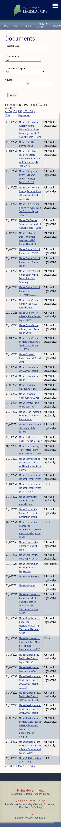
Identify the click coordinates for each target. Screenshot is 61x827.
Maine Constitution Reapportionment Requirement (28, 567)
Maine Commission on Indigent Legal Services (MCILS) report (30, 487)
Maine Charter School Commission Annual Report (29, 262)
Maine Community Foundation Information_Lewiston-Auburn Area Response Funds (30, 529)
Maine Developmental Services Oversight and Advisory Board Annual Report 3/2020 (30, 747)
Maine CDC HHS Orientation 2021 (27, 144)
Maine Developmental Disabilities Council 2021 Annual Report (30, 709)
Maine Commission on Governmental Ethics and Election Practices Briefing (30, 464)
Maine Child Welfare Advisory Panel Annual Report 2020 (30, 316)
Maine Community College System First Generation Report (29, 513)
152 (20, 111)
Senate (16, 25)
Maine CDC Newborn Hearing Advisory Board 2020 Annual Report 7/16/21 (30, 209)
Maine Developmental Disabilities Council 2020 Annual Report (30, 696)
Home (5, 25)
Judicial (28, 793)
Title (7, 115)
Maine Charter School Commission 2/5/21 (29, 251)
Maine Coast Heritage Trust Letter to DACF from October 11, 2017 (30, 449)
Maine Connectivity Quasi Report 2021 (28, 556)
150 (9, 111)
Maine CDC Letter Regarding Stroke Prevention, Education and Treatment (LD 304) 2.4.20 (29, 158)
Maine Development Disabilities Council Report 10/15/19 (29, 658)
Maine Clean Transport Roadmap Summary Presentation (30, 415)
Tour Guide (11, 804)
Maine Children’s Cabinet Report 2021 (29, 395)
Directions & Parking (30, 807)
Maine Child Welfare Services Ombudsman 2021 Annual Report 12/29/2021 (29, 343)
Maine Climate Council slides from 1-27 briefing (30, 428)
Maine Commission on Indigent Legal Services (30, 477)
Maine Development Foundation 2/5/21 (29, 669)
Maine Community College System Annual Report (28, 500)
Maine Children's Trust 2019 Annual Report (29, 369)
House (29, 25)
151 (15, 111)
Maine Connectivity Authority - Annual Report (28, 545)
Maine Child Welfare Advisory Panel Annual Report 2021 (30, 329)
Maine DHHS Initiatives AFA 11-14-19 (30, 760)
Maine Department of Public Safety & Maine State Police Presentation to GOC (30, 643)
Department (24, 115)
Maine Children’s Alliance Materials (28, 386)
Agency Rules (42, 793)
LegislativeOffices (42, 25)
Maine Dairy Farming (29, 576)
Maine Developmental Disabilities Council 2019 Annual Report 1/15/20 (30, 681)
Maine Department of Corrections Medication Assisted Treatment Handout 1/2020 (29, 625)
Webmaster (39, 817)
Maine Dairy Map (27, 585)
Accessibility (25, 804)
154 (30, 111)
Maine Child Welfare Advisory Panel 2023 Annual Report (29, 303)
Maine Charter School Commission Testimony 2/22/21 (29, 291)
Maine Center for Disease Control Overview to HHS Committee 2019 (27, 238)
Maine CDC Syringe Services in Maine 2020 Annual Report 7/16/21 (30, 224)
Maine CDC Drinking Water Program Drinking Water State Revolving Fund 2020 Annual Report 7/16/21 (30, 129)
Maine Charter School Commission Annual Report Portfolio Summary (29, 276)
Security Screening (44, 804)
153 (25, 111)
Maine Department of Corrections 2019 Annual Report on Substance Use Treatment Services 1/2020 (29, 603)
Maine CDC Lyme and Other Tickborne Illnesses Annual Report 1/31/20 (29, 176)
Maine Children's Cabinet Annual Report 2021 (30, 358)
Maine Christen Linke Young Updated (29, 404)
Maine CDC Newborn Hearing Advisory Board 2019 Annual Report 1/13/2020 (30, 193)
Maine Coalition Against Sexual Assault (30, 439)
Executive (16, 793)
